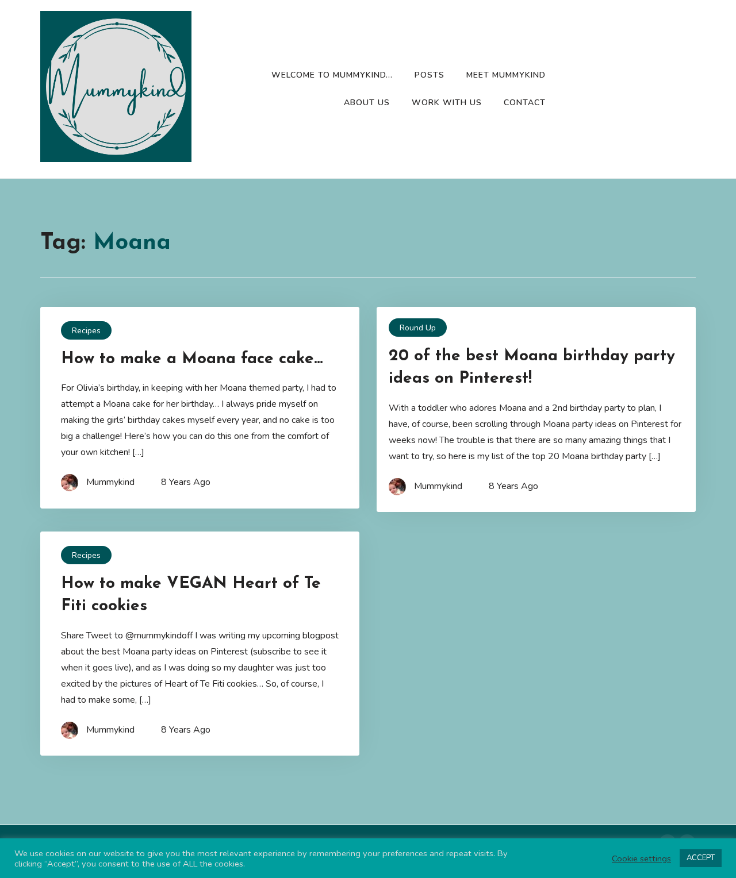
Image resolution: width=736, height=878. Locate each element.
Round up (418, 327)
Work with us (447, 102)
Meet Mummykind (506, 75)
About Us (367, 102)
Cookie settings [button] (641, 858)
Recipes (86, 330)
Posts (429, 75)
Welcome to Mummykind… (332, 75)
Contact (525, 102)
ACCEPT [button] (701, 858)
